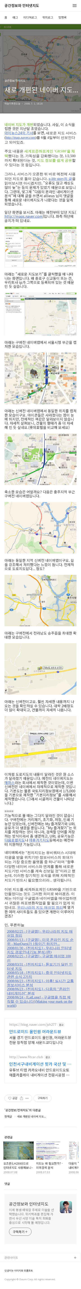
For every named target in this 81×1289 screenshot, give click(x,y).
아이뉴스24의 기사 (18, 133)
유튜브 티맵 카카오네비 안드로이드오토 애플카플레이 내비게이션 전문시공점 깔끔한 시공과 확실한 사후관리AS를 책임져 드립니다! (40, 1072)
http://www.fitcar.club (26, 1057)
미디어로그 (30, 17)
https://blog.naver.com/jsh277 (32, 1024)
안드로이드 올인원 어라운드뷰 (35, 1031)
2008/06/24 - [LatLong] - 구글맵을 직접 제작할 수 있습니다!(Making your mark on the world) (39, 1001)
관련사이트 (11, 1257)
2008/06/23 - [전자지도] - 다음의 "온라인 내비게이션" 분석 (38, 991)
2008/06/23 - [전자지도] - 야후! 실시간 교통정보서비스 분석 (40, 983)
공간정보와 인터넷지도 (21, 5)
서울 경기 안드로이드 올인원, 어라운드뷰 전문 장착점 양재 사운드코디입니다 (40, 1040)
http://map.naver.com (20, 137)
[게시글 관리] (27, 1098)
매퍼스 (9, 782)
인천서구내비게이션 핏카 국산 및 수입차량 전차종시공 (40, 1064)
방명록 (62, 17)
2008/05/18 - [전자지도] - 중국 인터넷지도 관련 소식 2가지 (39, 975)
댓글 (7, 1184)
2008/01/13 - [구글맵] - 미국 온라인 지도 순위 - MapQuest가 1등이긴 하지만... (40, 942)
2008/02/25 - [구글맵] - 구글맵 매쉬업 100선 (39, 958)
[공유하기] (21, 1098)
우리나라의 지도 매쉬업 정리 (40, 907)
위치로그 (47, 17)
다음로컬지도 (14, 840)
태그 (15, 17)
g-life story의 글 (60, 179)
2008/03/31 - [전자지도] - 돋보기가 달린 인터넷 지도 (40, 966)
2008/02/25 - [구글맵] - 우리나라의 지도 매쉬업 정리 (40, 933)
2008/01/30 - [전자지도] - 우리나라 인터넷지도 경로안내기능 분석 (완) (39, 950)
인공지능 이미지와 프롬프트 (18, 1270)
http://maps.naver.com (23, 216)
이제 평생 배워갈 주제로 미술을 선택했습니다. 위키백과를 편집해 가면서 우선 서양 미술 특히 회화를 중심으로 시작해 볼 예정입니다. (31, 1216)
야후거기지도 (39, 840)
